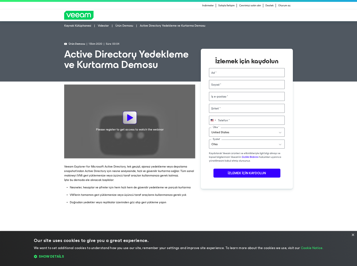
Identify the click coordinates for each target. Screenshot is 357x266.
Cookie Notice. (312, 248)
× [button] (352, 235)
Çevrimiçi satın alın (250, 5)
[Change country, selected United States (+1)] (213, 120)
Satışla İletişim (226, 5)
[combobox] (247, 132)
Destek (270, 5)
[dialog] (178, 248)
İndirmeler (208, 5)
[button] (178, 256)
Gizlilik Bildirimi (250, 157)
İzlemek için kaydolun (247, 173)
